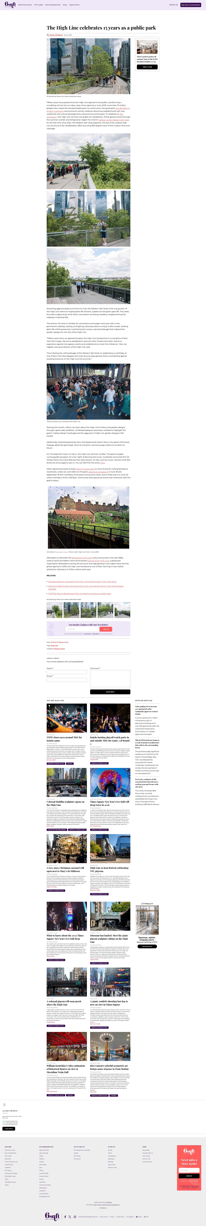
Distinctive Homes (25, 5)
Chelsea (41, 1162)
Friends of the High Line (98, 561)
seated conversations (98, 472)
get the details (95, 826)
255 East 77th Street (9, 1110)
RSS (147, 1217)
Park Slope (42, 1182)
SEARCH (172, 5)
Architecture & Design (11, 1173)
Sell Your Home (112, 1167)
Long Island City (43, 1193)
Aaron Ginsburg (56, 35)
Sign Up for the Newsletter (190, 5)
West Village (42, 1164)
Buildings (110, 1162)
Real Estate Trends (10, 1176)
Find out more (52, 887)
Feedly (140, 1217)
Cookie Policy (120, 1217)
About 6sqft (146, 1150)
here (103, 463)
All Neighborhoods (44, 1196)
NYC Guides (38, 5)
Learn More (9, 1128)
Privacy (112, 1217)
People (110, 1150)
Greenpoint (42, 1191)
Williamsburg (43, 1188)
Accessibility (130, 1217)
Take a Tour (147, 67)
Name (50, 668)
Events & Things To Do (59, 642)
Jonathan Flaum (62, 552)
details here (51, 760)
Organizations (112, 1156)
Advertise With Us (148, 1153)
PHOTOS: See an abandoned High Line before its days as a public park (79, 594)
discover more (52, 1091)
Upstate (76, 1153)
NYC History (8, 1170)
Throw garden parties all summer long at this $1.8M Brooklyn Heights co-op (147, 59)
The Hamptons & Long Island (82, 1150)
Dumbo (41, 1179)
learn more (94, 759)
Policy (70, 763)
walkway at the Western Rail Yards (113, 120)
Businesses (111, 1159)
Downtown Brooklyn (45, 1185)
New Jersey (77, 1156)
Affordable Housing (10, 1182)
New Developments (53, 5)
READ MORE (50, 826)
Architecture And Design (57, 829)
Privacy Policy (95, 633)
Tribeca (41, 1170)
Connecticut (77, 1159)
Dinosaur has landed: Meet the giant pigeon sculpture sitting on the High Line (109, 938)
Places (110, 1153)
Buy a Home (111, 1164)
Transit (70, 1095)
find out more (95, 1024)
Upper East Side (43, 1153)
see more (93, 1092)
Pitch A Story (146, 1156)
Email (50, 676)
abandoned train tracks (82, 558)
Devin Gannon (53, 743)
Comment (95, 668)
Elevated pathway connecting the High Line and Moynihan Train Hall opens (82, 582)
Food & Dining (9, 1164)
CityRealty (109, 1202)
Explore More (74, 5)
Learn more (94, 959)
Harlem (41, 1156)
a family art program (85, 469)
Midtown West (59, 649)
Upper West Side (44, 1150)
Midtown (41, 1159)
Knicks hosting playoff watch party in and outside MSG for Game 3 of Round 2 (110, 740)
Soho (40, 1167)
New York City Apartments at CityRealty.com (107, 1205)
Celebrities (8, 1167)
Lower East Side (43, 1173)
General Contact (147, 1162)
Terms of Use (87, 633)
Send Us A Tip (146, 1159)
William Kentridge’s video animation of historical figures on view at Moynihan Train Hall (66, 1069)
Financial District (43, 1176)
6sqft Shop (8, 1159)
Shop (65, 5)
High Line (54, 645)
